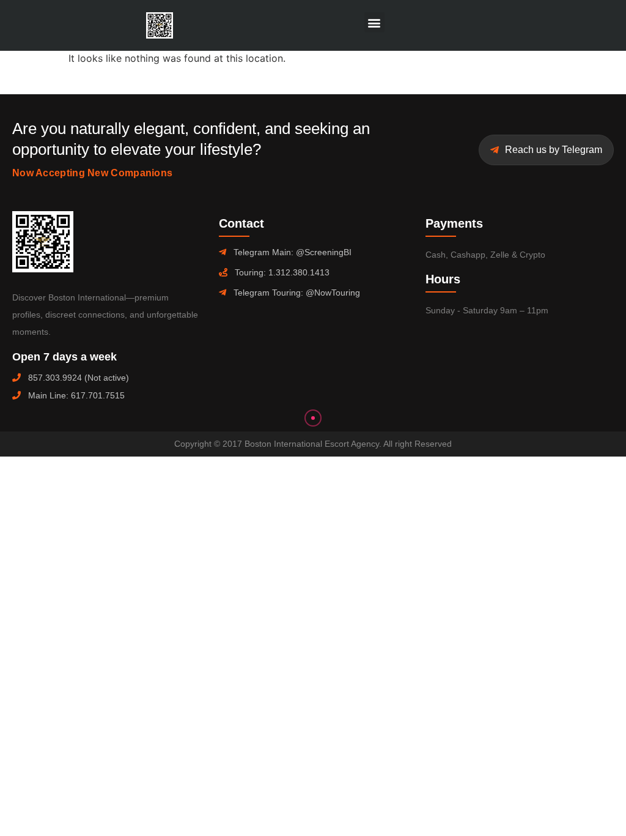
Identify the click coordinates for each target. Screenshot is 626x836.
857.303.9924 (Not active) (78, 378)
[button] (374, 22)
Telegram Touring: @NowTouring (297, 292)
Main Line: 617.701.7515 (76, 395)
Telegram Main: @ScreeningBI (293, 252)
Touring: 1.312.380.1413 (282, 272)
